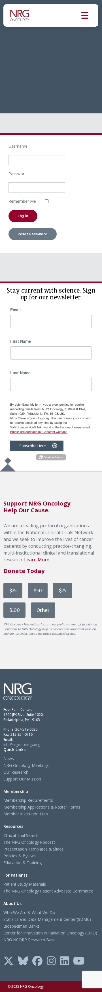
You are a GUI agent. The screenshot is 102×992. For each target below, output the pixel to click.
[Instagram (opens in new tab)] (51, 961)
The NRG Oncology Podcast (29, 842)
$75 (63, 590)
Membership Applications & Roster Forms (41, 807)
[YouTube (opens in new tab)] (79, 961)
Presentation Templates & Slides (33, 849)
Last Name (20, 373)
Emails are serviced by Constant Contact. (38, 431)
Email (15, 310)
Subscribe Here (32, 445)
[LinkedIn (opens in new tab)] (64, 961)
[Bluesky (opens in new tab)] (23, 961)
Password (17, 173)
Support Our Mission (22, 779)
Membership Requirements (28, 800)
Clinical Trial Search (21, 835)
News (8, 758)
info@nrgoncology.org (21, 744)
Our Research (15, 772)
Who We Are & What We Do (29, 912)
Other (43, 610)
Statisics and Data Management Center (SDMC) (47, 919)
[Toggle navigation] (89, 15)
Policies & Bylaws (19, 855)
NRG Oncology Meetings (26, 765)
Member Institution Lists (25, 814)
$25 (13, 590)
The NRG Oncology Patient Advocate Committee (48, 891)
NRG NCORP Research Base (29, 939)
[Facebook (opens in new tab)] (37, 961)
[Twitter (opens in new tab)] (8, 961)
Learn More (36, 560)
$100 (14, 610)
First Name (20, 341)
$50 (37, 590)
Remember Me (22, 201)
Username (17, 146)
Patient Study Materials (24, 884)
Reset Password (33, 233)
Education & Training (22, 862)
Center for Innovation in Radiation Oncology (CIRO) (50, 933)
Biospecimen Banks (21, 926)
